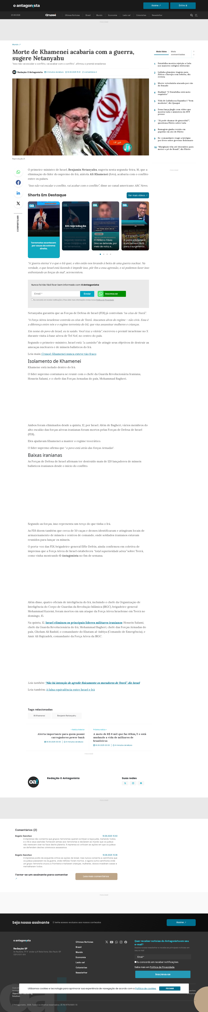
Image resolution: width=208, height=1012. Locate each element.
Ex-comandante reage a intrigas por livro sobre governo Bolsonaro (175, 140)
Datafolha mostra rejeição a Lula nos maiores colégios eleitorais (175, 65)
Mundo (99, 15)
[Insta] (121, 942)
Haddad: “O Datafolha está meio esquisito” (173, 94)
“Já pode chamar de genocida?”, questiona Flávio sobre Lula (173, 122)
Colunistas (141, 15)
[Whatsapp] (116, 942)
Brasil (88, 15)
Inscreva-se (111, 294)
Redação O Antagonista (30, 72)
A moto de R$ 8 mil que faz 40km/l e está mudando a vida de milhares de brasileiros (119, 727)
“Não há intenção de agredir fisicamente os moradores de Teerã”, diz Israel (92, 683)
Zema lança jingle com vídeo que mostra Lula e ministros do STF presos (173, 112)
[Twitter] (106, 942)
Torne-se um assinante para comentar (41, 874)
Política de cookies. (145, 988)
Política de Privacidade (105, 300)
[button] (100, 254)
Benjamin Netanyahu (66, 716)
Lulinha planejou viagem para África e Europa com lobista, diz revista (175, 74)
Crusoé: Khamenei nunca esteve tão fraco (68, 354)
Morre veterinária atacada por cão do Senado (174, 85)
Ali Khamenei (39, 716)
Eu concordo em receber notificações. (157, 962)
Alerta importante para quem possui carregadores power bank (57, 727)
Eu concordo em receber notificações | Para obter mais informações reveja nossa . (57, 300)
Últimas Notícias (72, 15)
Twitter (18, 203)
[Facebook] (125, 942)
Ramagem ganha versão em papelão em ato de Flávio (175, 131)
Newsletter (157, 15)
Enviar (87, 294)
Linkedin (18, 192)
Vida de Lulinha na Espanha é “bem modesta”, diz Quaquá (174, 102)
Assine (155, 5)
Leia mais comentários (96, 876)
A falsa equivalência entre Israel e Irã (70, 689)
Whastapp (18, 171)
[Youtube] (111, 942)
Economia (112, 15)
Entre (182, 5)
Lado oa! (126, 15)
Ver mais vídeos (136, 195)
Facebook (18, 182)
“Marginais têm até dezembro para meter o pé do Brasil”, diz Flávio (175, 149)
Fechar (170, 988)
